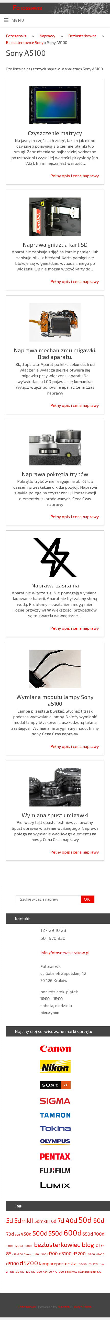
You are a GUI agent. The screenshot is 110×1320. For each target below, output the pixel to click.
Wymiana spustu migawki (55, 815)
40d (71, 1220)
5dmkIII (42, 1221)
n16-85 (14, 1271)
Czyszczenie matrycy (55, 132)
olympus (84, 1271)
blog (88, 1244)
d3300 (90, 1254)
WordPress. (83, 1307)
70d (10, 1234)
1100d (10, 1245)
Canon (28, 1254)
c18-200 (17, 1254)
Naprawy (50, 36)
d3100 (65, 1253)
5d (9, 1220)
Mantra (64, 1307)
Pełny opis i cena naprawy (74, 175)
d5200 (29, 1263)
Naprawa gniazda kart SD (55, 244)
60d (98, 1220)
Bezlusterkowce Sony (25, 42)
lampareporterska (57, 1263)
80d (17, 1234)
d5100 (12, 1263)
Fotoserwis (27, 7)
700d (99, 1234)
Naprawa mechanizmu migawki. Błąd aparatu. (55, 353)
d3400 (100, 1254)
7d (61, 1220)
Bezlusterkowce (85, 36)
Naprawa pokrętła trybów (55, 474)
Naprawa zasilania (55, 585)
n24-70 (47, 1271)
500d (40, 1233)
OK (85, 899)
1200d (19, 1245)
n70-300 (58, 1271)
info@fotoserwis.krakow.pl (65, 952)
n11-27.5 (92, 1264)
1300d (28, 1245)
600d (73, 1232)
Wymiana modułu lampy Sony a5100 (55, 700)
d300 (43, 1254)
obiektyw (71, 1271)
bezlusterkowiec (57, 1244)
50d (85, 1219)
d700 (52, 1253)
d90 (36, 1254)
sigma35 (95, 1271)
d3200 (79, 1253)
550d (55, 1233)
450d (26, 1234)
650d (87, 1234)
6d (53, 1221)
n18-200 (36, 1271)
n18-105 (25, 1271)
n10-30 (82, 1264)
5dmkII (23, 1220)
